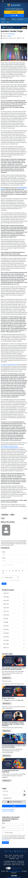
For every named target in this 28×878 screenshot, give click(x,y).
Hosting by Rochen (14, 877)
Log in (14, 806)
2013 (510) (6, 636)
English (12, 514)
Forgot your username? (8, 811)
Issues (8, 19)
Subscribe (5, 842)
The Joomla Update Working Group (10, 364)
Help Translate (7, 864)
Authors (14, 19)
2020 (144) (6, 615)
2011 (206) (6, 644)
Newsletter (20, 19)
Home (3, 19)
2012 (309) (6, 640)
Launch (13, 15)
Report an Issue (16, 864)
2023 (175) (6, 604)
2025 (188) (6, 597)
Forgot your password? (8, 809)
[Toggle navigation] (3, 1)
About (3, 22)
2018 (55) (5, 618)
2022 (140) (6, 607)
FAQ (8, 22)
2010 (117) (6, 647)
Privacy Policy (7, 840)
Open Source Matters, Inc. (15, 871)
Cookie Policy (7, 863)
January (10, 36)
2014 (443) (6, 633)
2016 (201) (6, 626)
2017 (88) (5, 622)
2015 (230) (6, 629)
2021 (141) (6, 611)
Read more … (7, 678)
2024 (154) (6, 600)
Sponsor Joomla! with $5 (18, 863)
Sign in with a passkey (15, 801)
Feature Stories (5, 514)
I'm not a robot (9, 832)
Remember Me (7, 798)
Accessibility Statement (10, 861)
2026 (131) (6, 593)
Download (14, 12)
